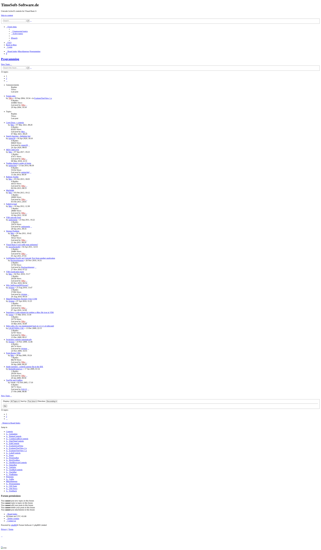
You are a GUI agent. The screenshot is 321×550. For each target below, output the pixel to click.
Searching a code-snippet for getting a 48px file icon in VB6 (30, 312)
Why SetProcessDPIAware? (17, 285)
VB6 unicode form (13, 217)
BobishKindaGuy (16, 369)
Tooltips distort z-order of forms (18, 163)
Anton (10, 315)
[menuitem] (19, 31)
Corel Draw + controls (15, 123)
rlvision (11, 287)
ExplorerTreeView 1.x (43, 98)
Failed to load (11, 204)
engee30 (12, 138)
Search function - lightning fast (18, 136)
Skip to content (7, 15)
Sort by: (24, 401)
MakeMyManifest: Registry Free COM (21, 299)
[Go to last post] (26, 105)
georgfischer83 (14, 247)
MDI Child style (12, 150)
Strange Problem (12, 231)
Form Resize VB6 (13, 353)
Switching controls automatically (19, 339)
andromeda (13, 220)
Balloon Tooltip (12, 177)
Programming (10, 59)
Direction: (42, 401)
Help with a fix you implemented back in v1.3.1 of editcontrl (30, 326)
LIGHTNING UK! (16, 328)
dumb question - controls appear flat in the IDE (24, 367)
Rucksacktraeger (17, 260)
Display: (6, 401)
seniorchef (13, 165)
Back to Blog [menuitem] (11, 45)
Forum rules (11, 96)
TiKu (11, 98)
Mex (12, 125)
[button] (7, 81)
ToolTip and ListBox (14, 380)
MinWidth (10, 190)
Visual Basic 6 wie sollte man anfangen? (22, 245)
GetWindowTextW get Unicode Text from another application (30, 258)
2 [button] (6, 78)
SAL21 (24, 389)
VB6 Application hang (15, 272)
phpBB (14, 525)
